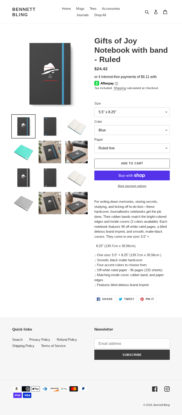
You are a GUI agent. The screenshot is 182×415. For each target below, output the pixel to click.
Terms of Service (53, 346)
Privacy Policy (39, 339)
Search (17, 339)
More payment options (132, 186)
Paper (98, 139)
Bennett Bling (24, 12)
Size (97, 103)
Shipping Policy (23, 346)
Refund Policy (67, 339)
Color (98, 121)
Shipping (120, 88)
